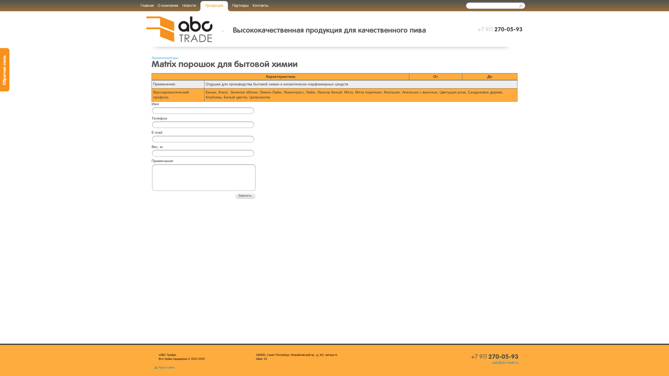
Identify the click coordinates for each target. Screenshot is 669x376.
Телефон (159, 118)
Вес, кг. (157, 147)
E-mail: (157, 132)
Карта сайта (167, 367)
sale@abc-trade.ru (505, 363)
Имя (155, 104)
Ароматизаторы (165, 58)
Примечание (162, 161)
